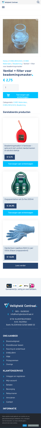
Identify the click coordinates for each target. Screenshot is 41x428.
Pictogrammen (12, 360)
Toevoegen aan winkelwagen (22, 96)
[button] (3, 7)
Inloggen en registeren (15, 376)
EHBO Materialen (20, 102)
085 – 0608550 (22, 311)
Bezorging (10, 389)
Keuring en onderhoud (15, 349)
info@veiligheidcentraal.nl (22, 314)
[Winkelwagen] (36, 7)
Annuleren (10, 398)
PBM (8, 357)
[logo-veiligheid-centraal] (10, 2)
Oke (25, 425)
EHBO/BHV (11, 353)
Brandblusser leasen (14, 345)
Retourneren (11, 393)
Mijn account (11, 381)
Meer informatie (33, 425)
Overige (9, 364)
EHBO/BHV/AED (15, 61)
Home (5, 61)
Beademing (17, 64)
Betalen (9, 385)
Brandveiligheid (12, 341)
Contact (9, 402)
